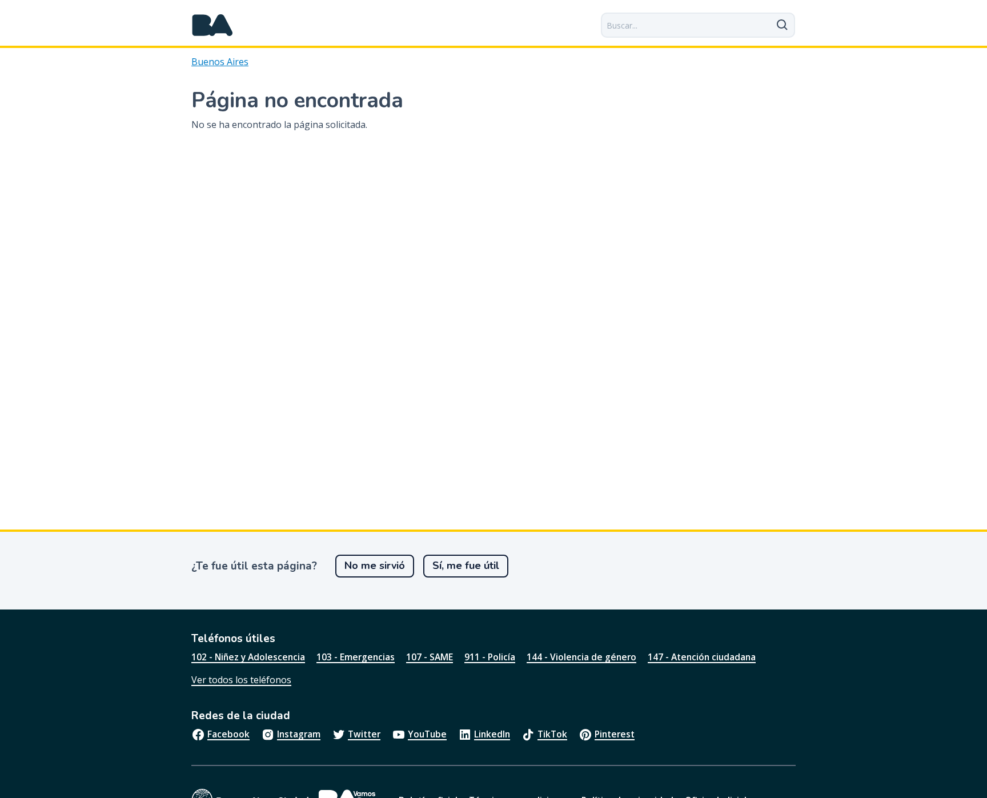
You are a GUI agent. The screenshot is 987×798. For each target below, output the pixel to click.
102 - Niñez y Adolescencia (248, 657)
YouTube (427, 734)
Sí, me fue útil (465, 565)
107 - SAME (429, 657)
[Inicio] (212, 25)
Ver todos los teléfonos (241, 679)
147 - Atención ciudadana (702, 657)
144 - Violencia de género (581, 657)
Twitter (364, 734)
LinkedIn (492, 734)
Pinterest (615, 734)
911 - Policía (489, 657)
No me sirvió (374, 565)
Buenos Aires (219, 61)
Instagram (298, 734)
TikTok (552, 734)
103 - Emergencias (355, 657)
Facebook (228, 734)
